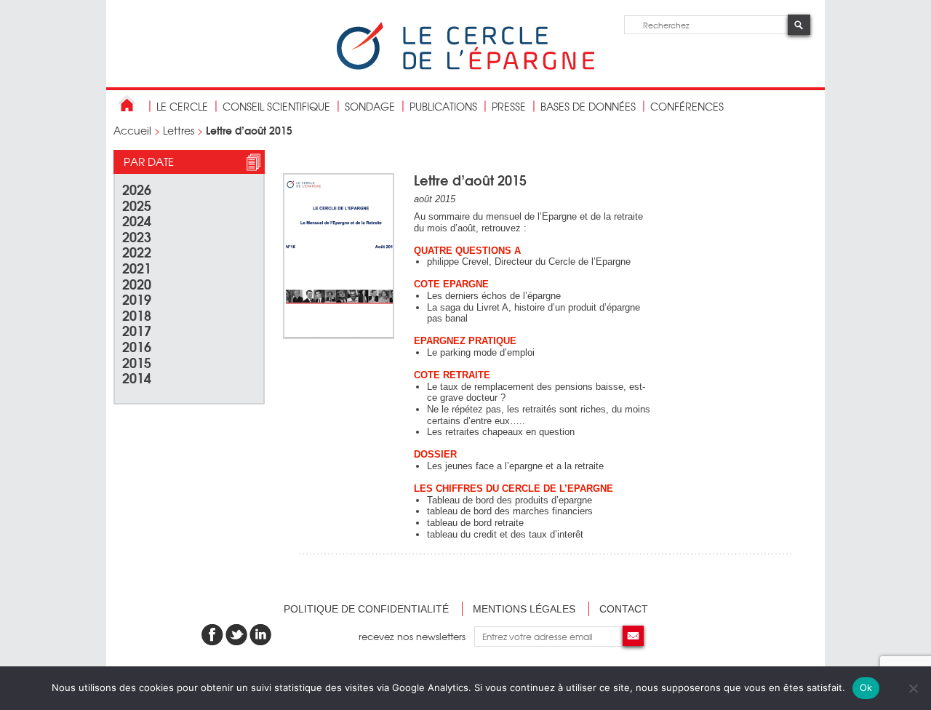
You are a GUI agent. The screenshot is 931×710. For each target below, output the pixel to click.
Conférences (687, 106)
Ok (866, 687)
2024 (136, 220)
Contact (623, 609)
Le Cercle (182, 106)
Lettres (178, 130)
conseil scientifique (276, 106)
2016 (136, 346)
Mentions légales (524, 609)
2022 (136, 251)
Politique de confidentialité (366, 609)
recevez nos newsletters (416, 636)
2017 (136, 330)
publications (443, 106)
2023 (136, 236)
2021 (136, 267)
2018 (136, 314)
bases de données (588, 106)
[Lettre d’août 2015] (338, 335)
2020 (136, 283)
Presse (509, 106)
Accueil (132, 130)
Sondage (370, 106)
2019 (136, 298)
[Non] (913, 688)
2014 (136, 377)
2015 (136, 362)
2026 (136, 189)
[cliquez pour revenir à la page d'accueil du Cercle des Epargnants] (465, 66)
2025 (136, 205)
